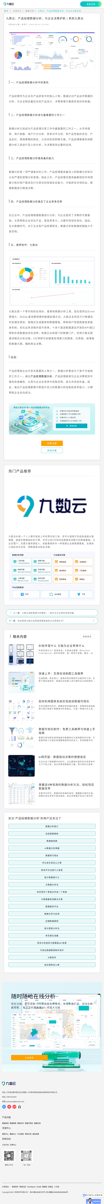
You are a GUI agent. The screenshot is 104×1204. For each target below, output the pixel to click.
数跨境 (44, 1187)
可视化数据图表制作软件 (52, 950)
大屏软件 (52, 957)
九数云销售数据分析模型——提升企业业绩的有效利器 (48, 612)
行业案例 (20, 1134)
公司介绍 (5, 1145)
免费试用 (91, 4)
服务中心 (5, 1134)
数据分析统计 (52, 826)
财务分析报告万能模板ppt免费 (52, 942)
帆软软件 (15, 1187)
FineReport (31, 1187)
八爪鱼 (56, 1187)
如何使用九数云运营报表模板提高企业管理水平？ (41, 620)
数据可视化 (29, 1123)
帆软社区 (23, 1187)
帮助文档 (28, 1134)
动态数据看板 (52, 833)
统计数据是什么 (52, 877)
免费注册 (52, 443)
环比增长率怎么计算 (52, 862)
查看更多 (87, 636)
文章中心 (17, 10)
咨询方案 (52, 450)
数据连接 (5, 1123)
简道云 (50, 1187)
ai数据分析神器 (52, 848)
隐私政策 (35, 1134)
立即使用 (29, 1057)
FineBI (38, 1187)
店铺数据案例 (52, 921)
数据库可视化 (52, 855)
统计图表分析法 (52, 928)
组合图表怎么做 (52, 964)
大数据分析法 (52, 884)
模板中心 (13, 1134)
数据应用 (37, 1123)
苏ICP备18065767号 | (38, 1192)
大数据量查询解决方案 (52, 899)
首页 (6, 10)
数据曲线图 (52, 840)
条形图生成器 (52, 935)
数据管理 (13, 1123)
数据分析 (29, 10)
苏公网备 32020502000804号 (57, 1192)
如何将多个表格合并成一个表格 (52, 891)
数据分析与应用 (52, 913)
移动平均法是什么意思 (52, 870)
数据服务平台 (52, 906)
